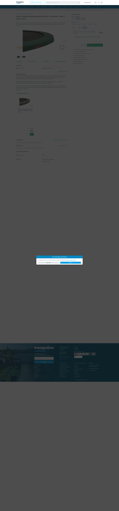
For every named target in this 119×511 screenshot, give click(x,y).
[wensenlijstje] (99, 2)
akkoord (70, 262)
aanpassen (48, 262)
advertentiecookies (71, 260)
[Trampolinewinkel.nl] (21, 2)
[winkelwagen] (101, 2)
